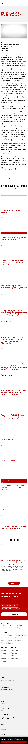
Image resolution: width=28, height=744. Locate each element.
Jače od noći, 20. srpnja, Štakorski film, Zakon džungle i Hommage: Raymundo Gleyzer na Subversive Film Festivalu (12, 340)
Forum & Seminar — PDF (10, 609)
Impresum (3, 732)
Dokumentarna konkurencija (7, 680)
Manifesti (3, 710)
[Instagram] (3, 718)
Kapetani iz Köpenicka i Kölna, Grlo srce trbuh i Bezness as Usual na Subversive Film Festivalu (13, 392)
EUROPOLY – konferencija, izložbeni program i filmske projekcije (13, 527)
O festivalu (3, 699)
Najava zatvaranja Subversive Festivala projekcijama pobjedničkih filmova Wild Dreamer (13, 238)
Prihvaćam (14, 742)
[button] (25, 3)
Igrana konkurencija (5, 682)
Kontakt (3, 703)
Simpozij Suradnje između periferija (9, 691)
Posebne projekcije (5, 687)
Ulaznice (3, 701)
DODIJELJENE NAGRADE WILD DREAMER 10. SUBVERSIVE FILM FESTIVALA (12, 262)
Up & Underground (5, 708)
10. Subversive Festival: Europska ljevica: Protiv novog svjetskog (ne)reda (12, 487)
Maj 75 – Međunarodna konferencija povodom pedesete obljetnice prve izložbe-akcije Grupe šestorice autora (13, 562)
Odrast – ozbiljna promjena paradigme (10, 211)
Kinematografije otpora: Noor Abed (9, 685)
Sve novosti (13, 583)
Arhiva (2, 706)
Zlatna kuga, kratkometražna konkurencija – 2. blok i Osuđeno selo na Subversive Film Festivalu (14, 287)
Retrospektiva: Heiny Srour (7, 689)
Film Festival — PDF (9, 605)
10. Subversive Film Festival (10, 510)
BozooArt (3, 734)
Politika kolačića (4, 729)
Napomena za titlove (8, 460)
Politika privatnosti (4, 727)
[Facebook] (13, 718)
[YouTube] (8, 718)
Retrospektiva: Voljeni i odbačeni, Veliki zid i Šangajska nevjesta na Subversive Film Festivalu (12, 417)
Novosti (14, 188)
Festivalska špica (7, 440)
